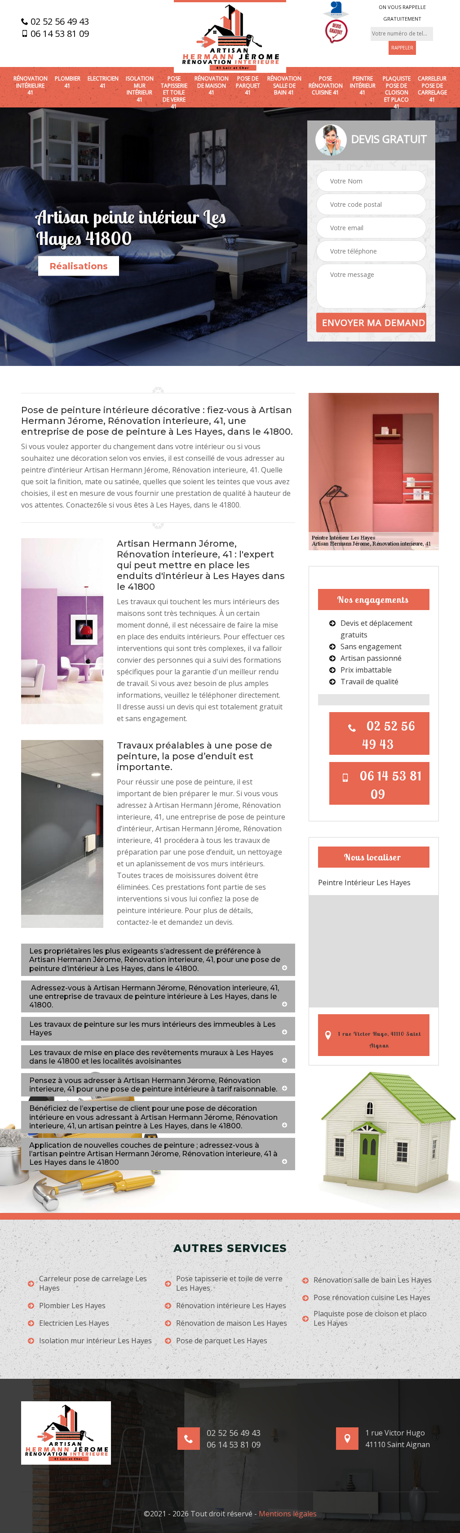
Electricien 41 (103, 82)
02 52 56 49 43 (58, 21)
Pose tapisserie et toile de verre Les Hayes (229, 1283)
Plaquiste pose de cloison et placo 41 (397, 92)
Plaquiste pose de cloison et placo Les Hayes (370, 1318)
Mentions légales (288, 1514)
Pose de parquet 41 (248, 85)
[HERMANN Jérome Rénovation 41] (230, 36)
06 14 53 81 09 (58, 34)
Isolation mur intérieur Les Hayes (95, 1341)
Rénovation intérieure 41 (30, 85)
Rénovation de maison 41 (212, 85)
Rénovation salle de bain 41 (284, 85)
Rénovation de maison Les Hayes (231, 1323)
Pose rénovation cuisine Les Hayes (372, 1297)
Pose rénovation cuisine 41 (326, 85)
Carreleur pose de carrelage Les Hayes (93, 1283)
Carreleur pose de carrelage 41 (432, 89)
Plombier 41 (67, 82)
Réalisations (78, 266)
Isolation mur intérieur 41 (140, 89)
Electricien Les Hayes (74, 1323)
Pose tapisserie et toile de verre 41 (174, 92)
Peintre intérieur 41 (363, 85)
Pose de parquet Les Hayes (221, 1341)
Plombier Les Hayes (72, 1305)
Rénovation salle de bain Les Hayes (373, 1280)
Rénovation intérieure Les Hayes (231, 1305)
